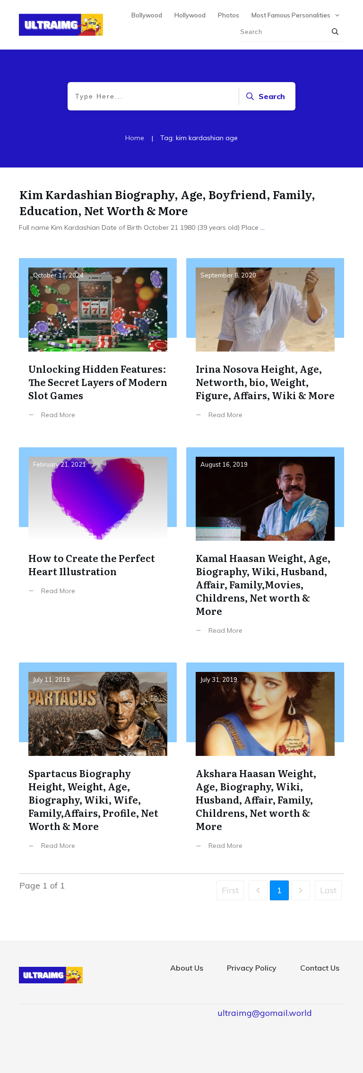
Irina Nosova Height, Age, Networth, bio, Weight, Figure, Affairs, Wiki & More (265, 345)
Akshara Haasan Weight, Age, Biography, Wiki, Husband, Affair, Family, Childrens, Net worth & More (265, 763)
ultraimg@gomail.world (264, 1012)
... (262, 227)
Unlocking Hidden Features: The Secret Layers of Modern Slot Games (98, 345)
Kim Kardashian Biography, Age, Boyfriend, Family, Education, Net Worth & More (167, 202)
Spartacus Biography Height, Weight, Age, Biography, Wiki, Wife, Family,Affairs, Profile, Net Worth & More (98, 763)
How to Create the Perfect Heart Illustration (98, 548)
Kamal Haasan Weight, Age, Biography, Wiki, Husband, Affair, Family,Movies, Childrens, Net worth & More (265, 548)
